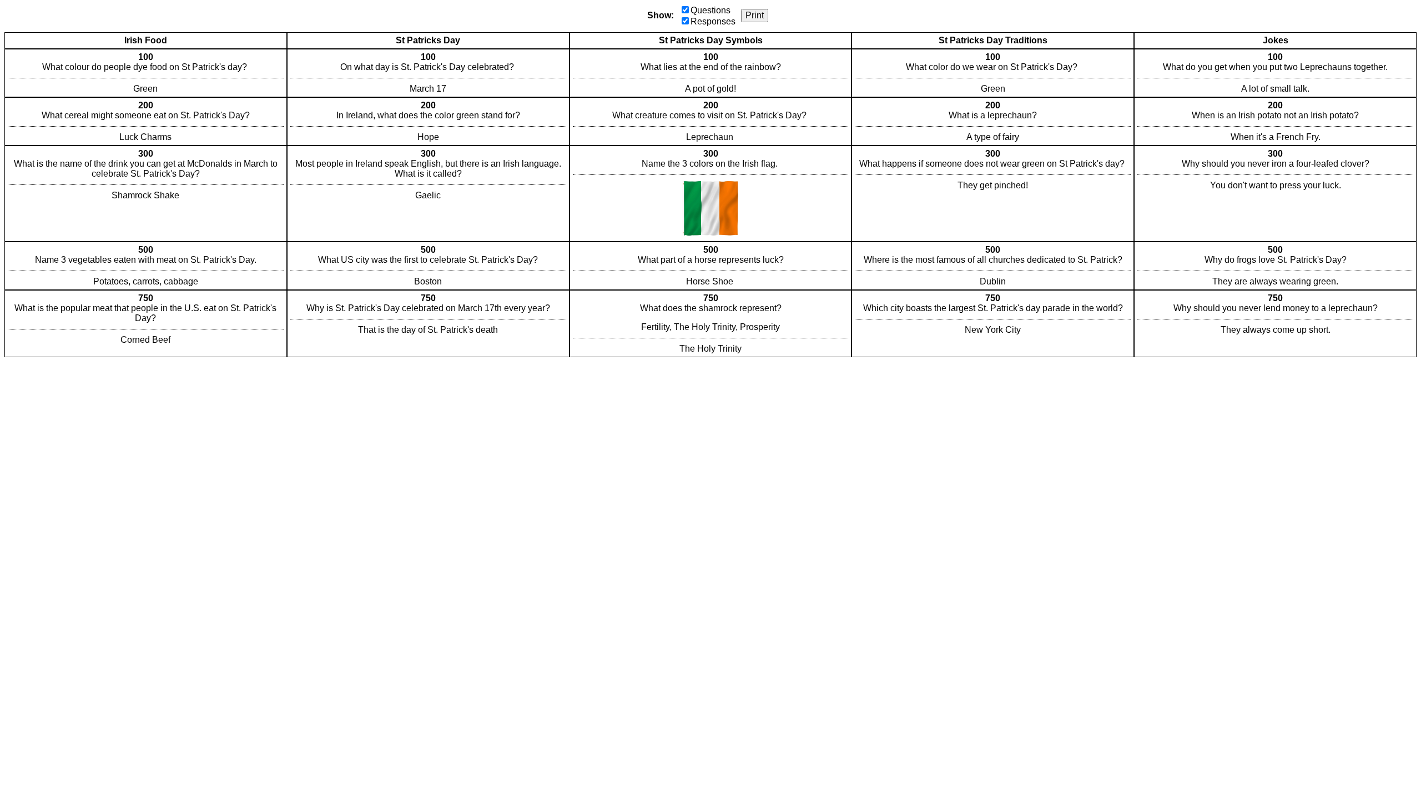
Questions (710, 10)
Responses (713, 21)
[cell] (145, 73)
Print (754, 15)
